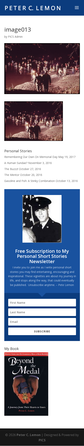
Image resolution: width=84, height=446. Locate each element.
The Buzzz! (11, 169)
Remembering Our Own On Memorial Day (30, 157)
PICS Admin (15, 36)
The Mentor (11, 175)
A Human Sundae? (15, 163)
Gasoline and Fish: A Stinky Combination (29, 181)
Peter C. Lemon (29, 435)
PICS (42, 440)
